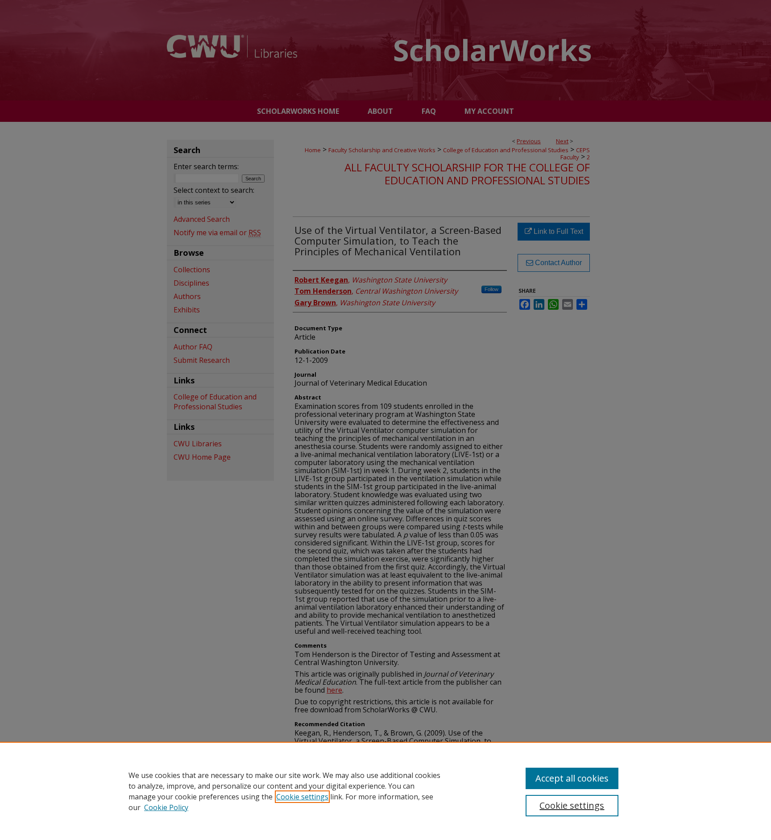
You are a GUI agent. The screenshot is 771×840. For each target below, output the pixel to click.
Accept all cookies (572, 778)
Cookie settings (302, 797)
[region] (385, 791)
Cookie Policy (166, 807)
